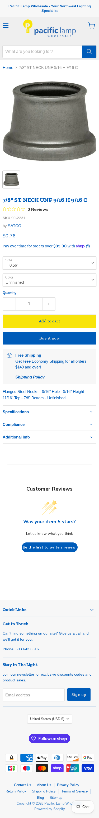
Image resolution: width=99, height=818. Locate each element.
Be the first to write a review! (50, 547)
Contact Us (22, 785)
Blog (40, 798)
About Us (44, 785)
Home (8, 67)
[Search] (89, 52)
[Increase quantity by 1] (49, 304)
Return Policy (16, 791)
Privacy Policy (68, 785)
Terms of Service (75, 791)
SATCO (14, 225)
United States (47, 719)
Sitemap (56, 798)
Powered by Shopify (49, 809)
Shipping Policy (44, 791)
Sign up (79, 694)
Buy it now (49, 338)
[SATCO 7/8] (11, 179)
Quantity (9, 293)
